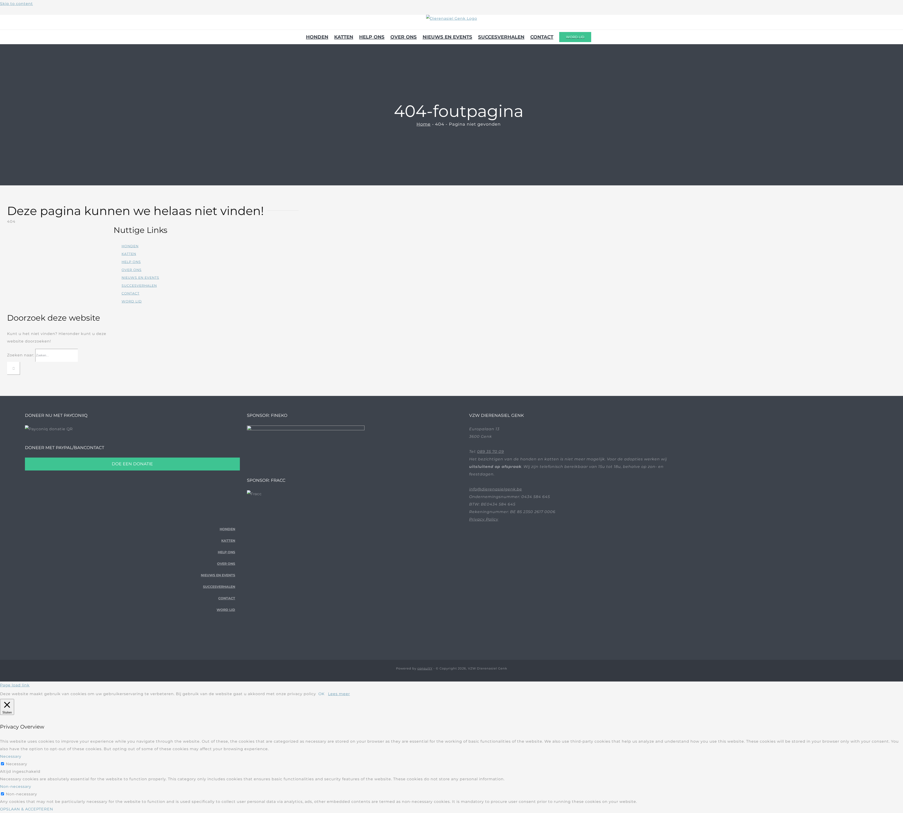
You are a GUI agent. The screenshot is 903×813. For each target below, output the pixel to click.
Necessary (16, 764)
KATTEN (129, 254)
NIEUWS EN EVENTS (140, 277)
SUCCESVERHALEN (139, 285)
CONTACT (130, 293)
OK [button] (321, 694)
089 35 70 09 (490, 451)
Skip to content (16, 3)
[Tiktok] (226, 636)
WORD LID (132, 301)
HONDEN (130, 246)
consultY (424, 668)
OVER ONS (132, 270)
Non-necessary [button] (15, 786)
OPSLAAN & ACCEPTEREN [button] (26, 809)
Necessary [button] (10, 756)
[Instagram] (233, 636)
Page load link (15, 685)
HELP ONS (131, 262)
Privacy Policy (483, 519)
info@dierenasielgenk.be (495, 489)
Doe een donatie (132, 463)
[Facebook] (219, 636)
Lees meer (339, 694)
